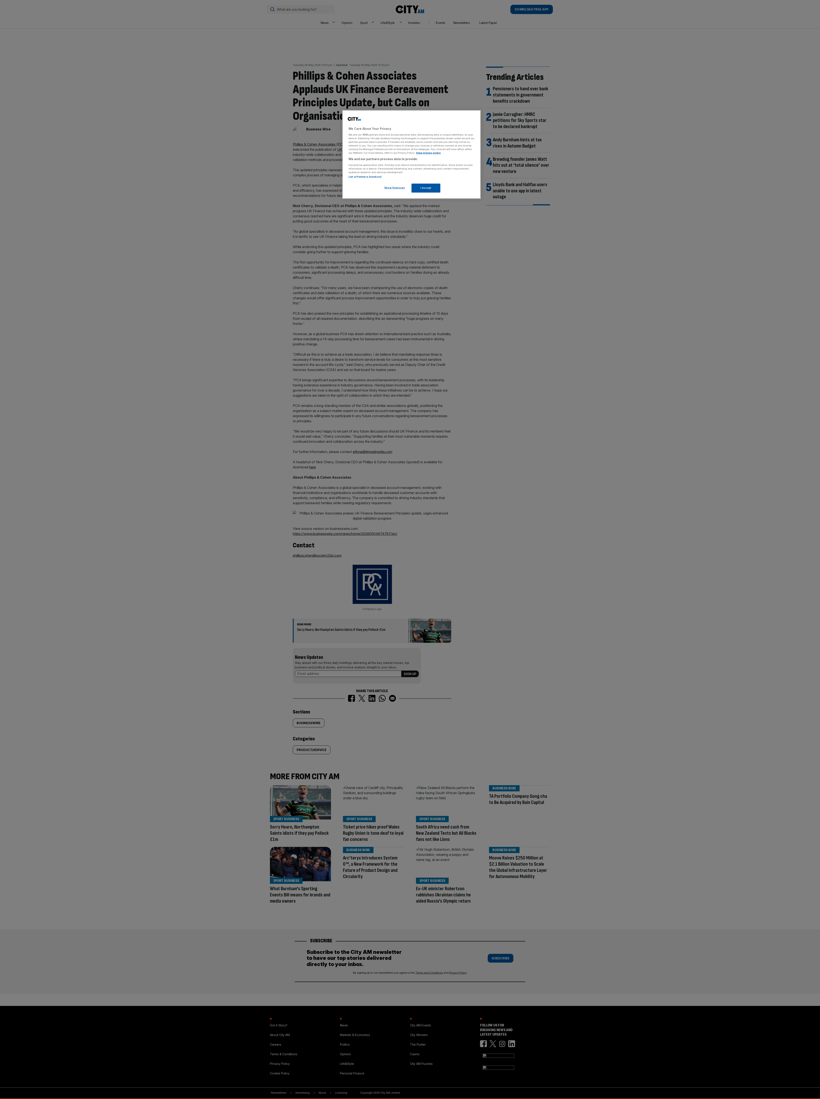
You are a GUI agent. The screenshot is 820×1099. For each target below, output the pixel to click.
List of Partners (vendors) (365, 176)
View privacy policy (428, 152)
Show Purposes (394, 187)
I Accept (425, 187)
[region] (411, 154)
